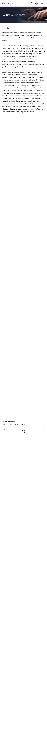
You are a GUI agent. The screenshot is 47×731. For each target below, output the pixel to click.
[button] (43, 429)
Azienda (9, 424)
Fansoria (10, 3)
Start (4, 424)
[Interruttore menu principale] (42, 3)
